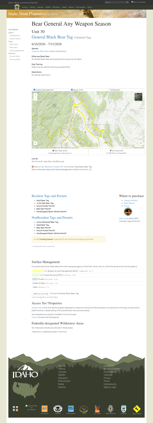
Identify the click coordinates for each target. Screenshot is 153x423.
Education (56, 7)
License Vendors (131, 200)
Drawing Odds (15, 59)
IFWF (84, 413)
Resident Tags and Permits (49, 195)
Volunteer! (124, 413)
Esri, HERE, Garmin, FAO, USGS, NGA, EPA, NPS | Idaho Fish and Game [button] (55, 147)
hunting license (46, 239)
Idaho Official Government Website (23, 3)
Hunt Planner (44, 413)
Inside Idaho (53, 297)
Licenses (40, 7)
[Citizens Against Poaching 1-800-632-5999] (110, 409)
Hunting (25, 7)
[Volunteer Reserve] (124, 409)
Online (126, 206)
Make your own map (40, 294)
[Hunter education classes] (58, 409)
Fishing (32, 7)
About (89, 7)
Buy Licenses (31, 409)
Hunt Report (97, 413)
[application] (88, 120)
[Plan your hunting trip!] (44, 409)
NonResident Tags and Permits (52, 217)
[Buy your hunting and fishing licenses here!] (31, 407)
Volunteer (108, 375)
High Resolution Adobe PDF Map (54, 167)
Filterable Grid (15, 35)
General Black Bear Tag (52, 37)
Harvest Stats (15, 56)
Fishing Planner (71, 413)
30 (90, 169)
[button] (35, 95)
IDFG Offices (129, 203)
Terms (107, 381)
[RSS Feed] (16, 410)
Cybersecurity (110, 384)
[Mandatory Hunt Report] (97, 409)
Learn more (123, 218)
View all (35, 317)
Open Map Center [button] (59, 152)
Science (71, 7)
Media (64, 7)
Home (17, 7)
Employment (110, 372)
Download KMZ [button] (116, 152)
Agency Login (110, 387)
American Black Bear (40, 51)
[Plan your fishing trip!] (71, 409)
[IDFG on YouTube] (13, 407)
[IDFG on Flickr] (16, 407)
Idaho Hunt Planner (25, 13)
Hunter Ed (58, 413)
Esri (143, 147)
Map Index (13, 47)
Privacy (107, 378)
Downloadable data (17, 51)
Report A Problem (112, 369)
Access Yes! (37, 308)
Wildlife (48, 7)
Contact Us (109, 366)
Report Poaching (110, 413)
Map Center (14, 44)
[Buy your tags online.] (128, 211)
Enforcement (80, 7)
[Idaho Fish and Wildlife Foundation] (84, 409)
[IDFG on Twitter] (13, 410)
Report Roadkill (137, 414)
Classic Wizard (15, 39)
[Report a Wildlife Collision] (137, 409)
